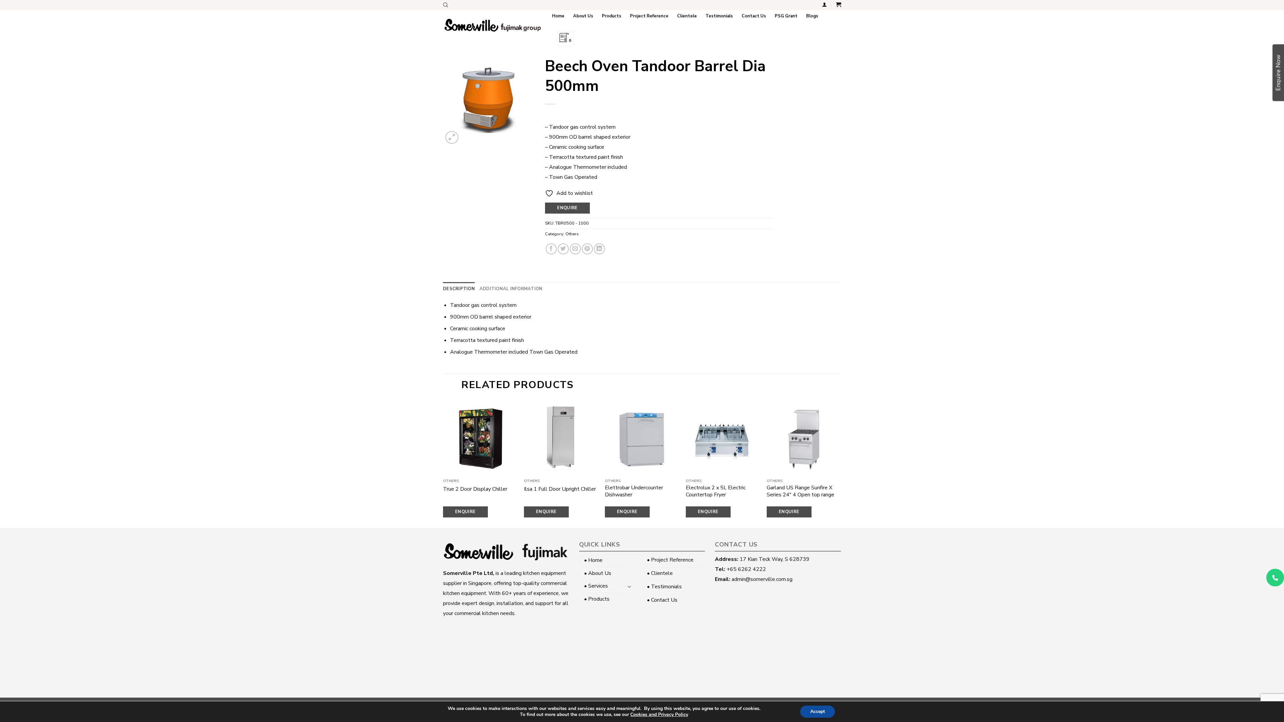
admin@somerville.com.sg (762, 579)
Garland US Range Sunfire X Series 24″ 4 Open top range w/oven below (800, 494)
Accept (817, 711)
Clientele (687, 16)
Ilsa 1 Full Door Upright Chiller (560, 489)
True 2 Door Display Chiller (475, 489)
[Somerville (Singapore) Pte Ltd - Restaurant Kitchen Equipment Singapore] (492, 25)
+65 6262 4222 (746, 569)
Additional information (511, 289)
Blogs (812, 16)
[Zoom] (451, 137)
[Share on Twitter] (563, 248)
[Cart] (838, 4)
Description (459, 289)
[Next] (841, 463)
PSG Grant (786, 16)
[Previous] (443, 463)
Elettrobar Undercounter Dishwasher (634, 491)
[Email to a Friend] (575, 248)
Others (572, 234)
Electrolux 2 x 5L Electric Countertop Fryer (716, 491)
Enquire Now (567, 209)
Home (558, 16)
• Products (597, 599)
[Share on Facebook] (551, 248)
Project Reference (649, 16)
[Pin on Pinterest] (587, 248)
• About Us (597, 573)
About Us (583, 16)
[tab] (459, 288)
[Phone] (1275, 578)
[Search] (445, 5)
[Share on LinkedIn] (599, 248)
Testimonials (719, 16)
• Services (596, 586)
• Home (593, 560)
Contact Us (754, 16)
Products (611, 16)
